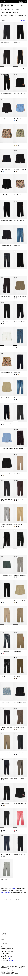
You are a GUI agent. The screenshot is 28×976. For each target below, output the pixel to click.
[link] (2, 9)
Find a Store (5, 944)
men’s (14, 888)
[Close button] (25, 1)
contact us (3, 968)
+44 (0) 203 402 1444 (17, 967)
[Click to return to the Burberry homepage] (9, 5)
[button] (21, 2)
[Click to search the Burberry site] (22, 5)
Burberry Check (5, 892)
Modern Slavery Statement (6, 965)
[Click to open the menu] (25, 5)
